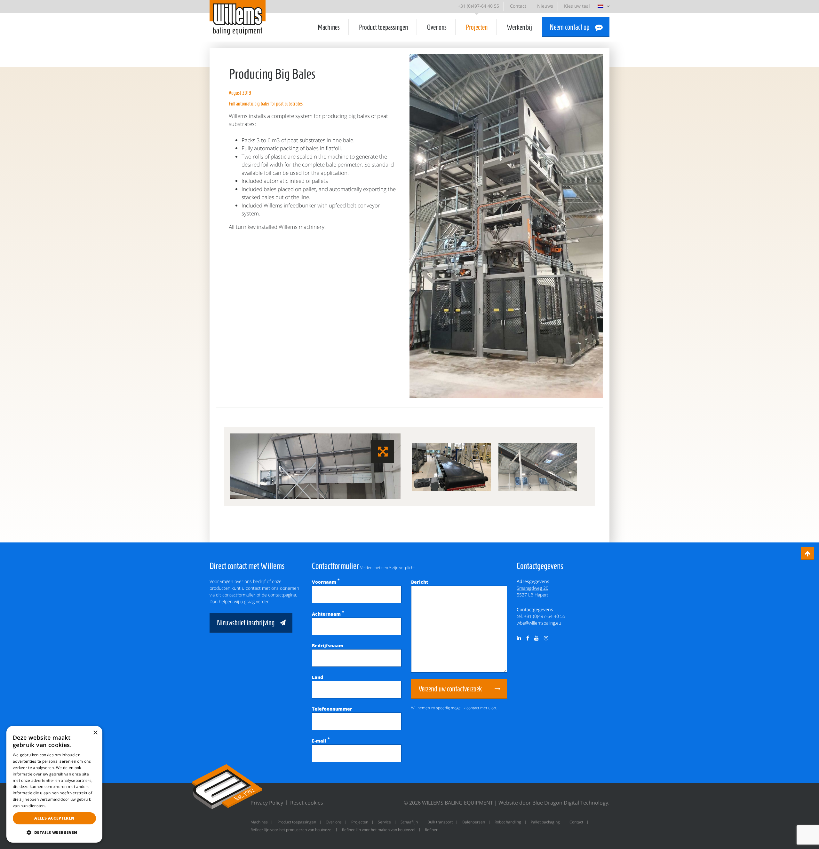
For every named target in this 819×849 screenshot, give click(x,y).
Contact (518, 6)
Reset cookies (306, 802)
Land (317, 677)
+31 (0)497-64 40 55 (478, 6)
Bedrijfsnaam (327, 646)
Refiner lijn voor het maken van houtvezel (378, 829)
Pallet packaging (545, 822)
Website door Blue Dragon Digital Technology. (553, 802)
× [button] (95, 732)
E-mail (321, 741)
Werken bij (519, 27)
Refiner (431, 829)
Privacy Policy (266, 802)
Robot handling (508, 822)
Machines (329, 27)
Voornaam (325, 582)
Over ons (437, 27)
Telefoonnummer (332, 709)
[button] (54, 832)
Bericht (419, 582)
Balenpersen (473, 822)
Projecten (477, 27)
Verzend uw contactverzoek (450, 689)
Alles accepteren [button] (54, 818)
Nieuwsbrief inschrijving (245, 623)
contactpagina (282, 595)
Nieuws (545, 6)
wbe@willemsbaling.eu (539, 623)
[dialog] (54, 784)
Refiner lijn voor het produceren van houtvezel (291, 829)
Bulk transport (440, 822)
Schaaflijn (409, 822)
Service (384, 822)
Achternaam (328, 614)
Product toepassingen (383, 27)
